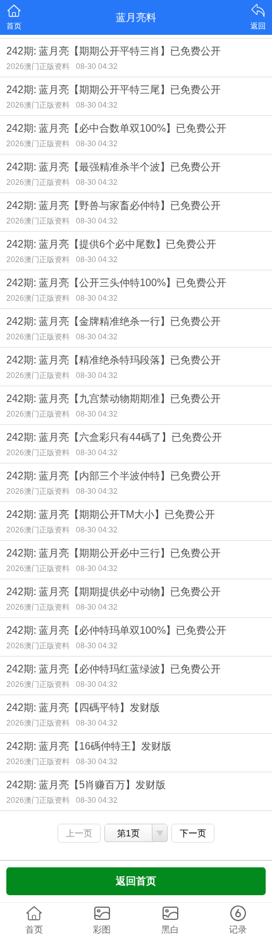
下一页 (193, 833)
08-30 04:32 (97, 66)
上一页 (79, 833)
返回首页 (136, 881)
